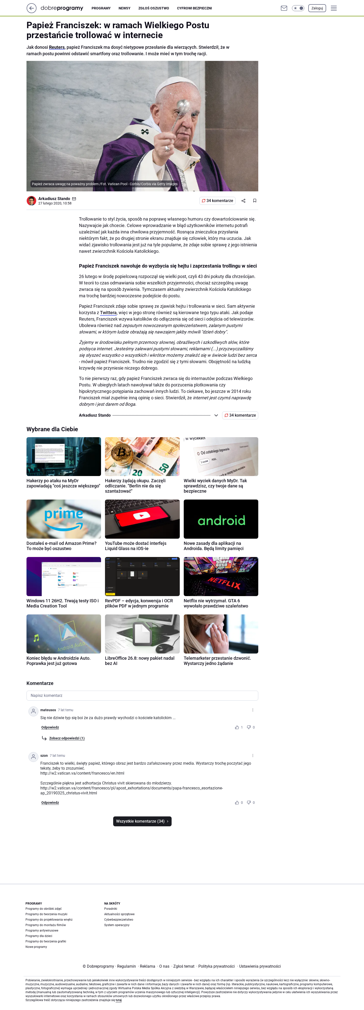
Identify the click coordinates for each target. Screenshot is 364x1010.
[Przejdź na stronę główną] (31, 11)
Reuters (57, 47)
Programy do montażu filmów (46, 925)
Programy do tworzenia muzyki (46, 914)
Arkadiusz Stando (54, 198)
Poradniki (110, 908)
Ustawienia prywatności (259, 966)
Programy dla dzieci (39, 936)
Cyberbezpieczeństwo (118, 919)
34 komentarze (220, 200)
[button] (298, 8)
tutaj (119, 1000)
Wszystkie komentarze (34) (140, 821)
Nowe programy (36, 947)
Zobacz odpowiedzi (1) (67, 738)
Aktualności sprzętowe (119, 914)
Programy (101, 8)
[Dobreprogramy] (66, 8)
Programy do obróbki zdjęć (44, 908)
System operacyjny (117, 925)
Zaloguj (317, 8)
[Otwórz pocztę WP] (284, 8)
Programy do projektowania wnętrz (49, 919)
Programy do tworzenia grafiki (46, 941)
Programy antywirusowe (42, 930)
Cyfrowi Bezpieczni (194, 8)
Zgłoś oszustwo (153, 8)
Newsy (124, 8)
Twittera (108, 312)
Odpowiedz (50, 727)
